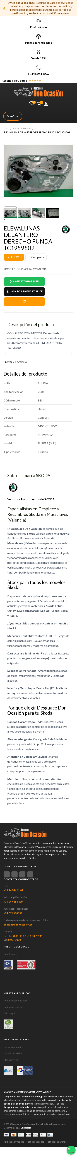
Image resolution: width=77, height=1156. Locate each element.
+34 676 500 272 (13, 913)
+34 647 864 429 (13, 901)
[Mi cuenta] (46, 104)
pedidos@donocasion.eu (18, 924)
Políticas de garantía (57, 1141)
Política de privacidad (15, 1000)
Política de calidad (13, 1007)
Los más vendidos (13, 1053)
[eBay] (14, 874)
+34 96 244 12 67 (38, 73)
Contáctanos (10, 954)
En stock (9, 361)
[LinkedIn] (30, 874)
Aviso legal (9, 1013)
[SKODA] (65, 229)
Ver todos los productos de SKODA (30, 499)
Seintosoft (26, 1128)
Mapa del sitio (11, 1059)
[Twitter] (22, 874)
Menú (10, 116)
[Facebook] (7, 874)
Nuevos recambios (13, 1047)
